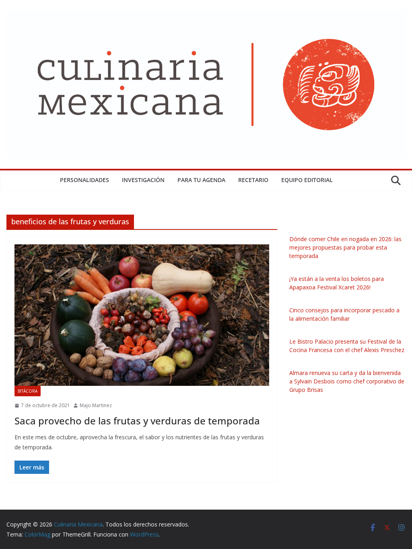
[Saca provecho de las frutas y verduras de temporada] (141, 315)
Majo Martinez (96, 405)
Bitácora (27, 391)
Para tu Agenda (201, 180)
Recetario (253, 180)
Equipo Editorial (307, 180)
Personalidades (84, 180)
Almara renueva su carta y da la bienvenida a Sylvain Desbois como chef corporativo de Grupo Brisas (346, 381)
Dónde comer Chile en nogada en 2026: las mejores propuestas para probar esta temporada (345, 247)
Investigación (143, 180)
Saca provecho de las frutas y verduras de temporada (137, 420)
